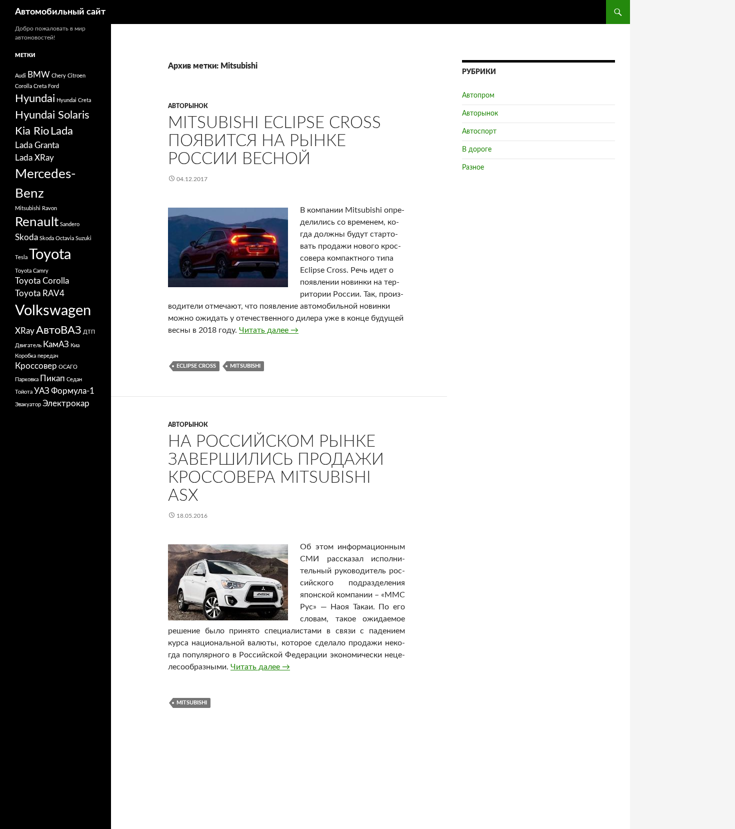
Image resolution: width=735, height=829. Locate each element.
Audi (20, 76)
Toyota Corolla (42, 281)
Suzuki (84, 238)
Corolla (23, 86)
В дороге (477, 149)
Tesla (21, 257)
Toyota (50, 254)
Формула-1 (72, 391)
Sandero (70, 224)
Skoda (26, 238)
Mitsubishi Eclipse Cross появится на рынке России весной (274, 141)
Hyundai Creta (73, 100)
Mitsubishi (245, 366)
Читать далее (268, 330)
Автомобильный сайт (60, 12)
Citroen (77, 76)
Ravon (49, 208)
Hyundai (35, 98)
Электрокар (66, 404)
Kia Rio (32, 131)
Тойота (23, 392)
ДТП (89, 332)
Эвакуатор (28, 404)
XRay (24, 331)
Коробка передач (36, 356)
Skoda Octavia (57, 238)
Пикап (52, 379)
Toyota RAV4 (39, 294)
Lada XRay (34, 158)
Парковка (26, 379)
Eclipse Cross (196, 366)
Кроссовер (36, 366)
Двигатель (28, 345)
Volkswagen (53, 310)
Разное (473, 167)
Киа (75, 345)
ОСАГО (68, 367)
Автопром (478, 95)
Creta (40, 86)
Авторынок (188, 106)
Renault (36, 222)
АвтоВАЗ (59, 330)
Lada (61, 131)
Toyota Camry (31, 271)
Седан (74, 379)
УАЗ (42, 391)
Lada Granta (37, 146)
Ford (53, 86)
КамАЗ (56, 345)
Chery (59, 76)
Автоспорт (479, 131)
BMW (39, 75)
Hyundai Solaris (52, 115)
